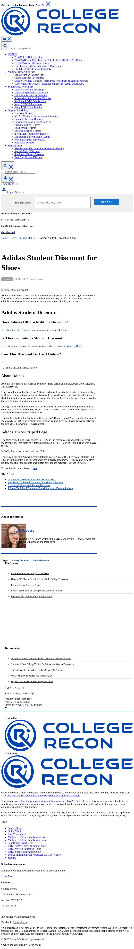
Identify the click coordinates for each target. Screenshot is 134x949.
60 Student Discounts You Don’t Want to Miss (32, 479)
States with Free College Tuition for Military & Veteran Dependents (42, 664)
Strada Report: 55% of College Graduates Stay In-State (36, 590)
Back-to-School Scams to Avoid (26, 585)
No (43, 5)
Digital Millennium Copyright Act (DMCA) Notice (34, 854)
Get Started (11, 753)
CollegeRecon (20, 922)
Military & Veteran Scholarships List (26, 837)
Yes (39, 5)
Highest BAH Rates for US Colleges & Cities (32, 681)
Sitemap (12, 857)
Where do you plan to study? (18, 702)
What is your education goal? (18, 699)
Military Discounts (20, 560)
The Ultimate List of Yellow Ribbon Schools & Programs (37, 670)
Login (4, 184)
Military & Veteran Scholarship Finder (27, 840)
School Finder (15, 828)
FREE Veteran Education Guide (24, 848)
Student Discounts (41, 560)
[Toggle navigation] (6, 39)
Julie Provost (24, 530)
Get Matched (8, 232)
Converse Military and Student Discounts (29, 485)
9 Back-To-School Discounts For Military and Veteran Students (40, 488)
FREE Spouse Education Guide (24, 851)
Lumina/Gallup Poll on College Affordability (32, 596)
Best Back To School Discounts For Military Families (35, 482)
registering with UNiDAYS (69, 346)
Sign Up (13, 184)
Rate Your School (17, 834)
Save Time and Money (23, 238)
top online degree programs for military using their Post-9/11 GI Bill (49, 801)
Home (4, 238)
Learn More (7, 876)
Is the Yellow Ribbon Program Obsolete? (30, 573)
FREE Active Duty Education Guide (27, 845)
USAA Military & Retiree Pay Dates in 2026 (31, 676)
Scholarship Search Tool (20, 843)
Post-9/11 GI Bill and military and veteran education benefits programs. (43, 795)
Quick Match (14, 831)
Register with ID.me (16, 330)
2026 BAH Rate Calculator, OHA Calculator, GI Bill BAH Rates (41, 658)
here (35, 367)
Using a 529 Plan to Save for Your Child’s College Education (39, 579)
